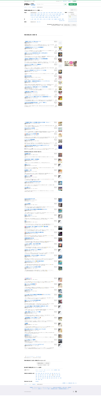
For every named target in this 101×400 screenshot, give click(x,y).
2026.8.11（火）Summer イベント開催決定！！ (34, 249)
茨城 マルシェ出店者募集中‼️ (31, 284)
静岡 (40, 376)
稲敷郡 (43, 17)
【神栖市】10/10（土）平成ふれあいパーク (33, 41)
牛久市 (47, 14)
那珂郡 (52, 17)
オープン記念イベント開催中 (30, 339)
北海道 (39, 373)
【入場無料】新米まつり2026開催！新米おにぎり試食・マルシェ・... (38, 122)
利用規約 (31, 387)
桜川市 (51, 15)
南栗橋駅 (34, 154)
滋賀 (49, 376)
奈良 (51, 376)
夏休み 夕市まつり (28, 215)
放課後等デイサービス (27, 43)
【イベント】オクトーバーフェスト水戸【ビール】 (34, 344)
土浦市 (44, 12)
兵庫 (45, 376)
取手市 (44, 14)
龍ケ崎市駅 (59, 19)
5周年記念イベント (28, 334)
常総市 (61, 12)
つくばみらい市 (33, 17)
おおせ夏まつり (28, 187)
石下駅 (33, 171)
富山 (57, 373)
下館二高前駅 (36, 77)
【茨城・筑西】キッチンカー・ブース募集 (33, 311)
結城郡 (57, 17)
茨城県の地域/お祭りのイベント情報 (32, 10)
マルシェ (26, 286)
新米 (25, 124)
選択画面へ (37, 381)
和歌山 (54, 376)
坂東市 (41, 15)
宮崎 (36, 379)
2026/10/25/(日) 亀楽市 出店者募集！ (32, 159)
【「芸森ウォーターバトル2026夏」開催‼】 (33, 266)
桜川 (25, 220)
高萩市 (35, 14)
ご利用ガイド (40, 388)
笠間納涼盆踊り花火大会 (29, 238)
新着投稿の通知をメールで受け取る (43, 363)
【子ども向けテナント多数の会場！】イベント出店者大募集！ (36, 86)
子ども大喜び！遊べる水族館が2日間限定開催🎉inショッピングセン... (38, 294)
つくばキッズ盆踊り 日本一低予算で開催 (33, 243)
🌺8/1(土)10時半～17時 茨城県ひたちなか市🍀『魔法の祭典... (37, 226)
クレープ (26, 325)
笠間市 (41, 14)
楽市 (25, 161)
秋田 (48, 373)
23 (72, 21)
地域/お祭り (34, 7)
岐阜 (36, 376)
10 (73, 18)
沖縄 (41, 379)
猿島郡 (55, 17)
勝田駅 (49, 19)
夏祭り (25, 172)
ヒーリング (26, 147)
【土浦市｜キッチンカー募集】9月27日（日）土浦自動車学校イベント (38, 96)
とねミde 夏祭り (28, 203)
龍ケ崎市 (55, 12)
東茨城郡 (40, 17)
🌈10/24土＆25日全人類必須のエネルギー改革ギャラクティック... (37, 145)
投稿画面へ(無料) (72, 4)
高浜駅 (34, 129)
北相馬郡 (46, 17)
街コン (44, 371)
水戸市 (39, 12)
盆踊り (25, 155)
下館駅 (35, 330)
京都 (47, 376)
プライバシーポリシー (37, 387)
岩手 (43, 373)
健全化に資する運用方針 (57, 387)
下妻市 (58, 12)
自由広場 (26, 257)
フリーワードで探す (46, 388)
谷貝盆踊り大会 (28, 153)
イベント (30, 7)
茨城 (30, 42)
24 (73, 21)
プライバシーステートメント (47, 387)
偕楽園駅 (55, 19)
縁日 (25, 302)
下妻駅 (34, 65)
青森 (41, 373)
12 (76, 18)
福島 (52, 373)
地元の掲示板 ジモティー (59, 1)
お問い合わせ (65, 387)
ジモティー (26, 7)
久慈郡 (49, 17)
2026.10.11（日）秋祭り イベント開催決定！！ (34, 64)
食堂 (25, 55)
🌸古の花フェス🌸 (28, 278)
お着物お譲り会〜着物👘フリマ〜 (31, 91)
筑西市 (38, 15)
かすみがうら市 (47, 15)
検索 (65, 4)
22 (71, 21)
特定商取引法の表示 (54, 388)
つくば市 (50, 14)
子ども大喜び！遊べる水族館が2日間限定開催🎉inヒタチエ (36, 209)
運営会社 (69, 387)
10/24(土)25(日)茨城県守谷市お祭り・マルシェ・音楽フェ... (36, 102)
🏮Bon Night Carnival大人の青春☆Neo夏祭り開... (34, 232)
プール (25, 263)
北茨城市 (38, 14)
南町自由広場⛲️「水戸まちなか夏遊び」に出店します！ (35, 255)
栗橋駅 (33, 204)
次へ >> (39, 356)
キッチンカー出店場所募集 (30, 139)
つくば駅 (32, 19)
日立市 (41, 12)
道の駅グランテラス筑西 (27, 331)
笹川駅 (34, 42)
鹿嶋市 (57, 14)
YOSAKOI (26, 78)
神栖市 (54, 15)
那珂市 (35, 15)
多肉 (25, 130)
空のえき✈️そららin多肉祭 (30, 128)
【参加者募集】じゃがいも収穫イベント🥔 (33, 317)
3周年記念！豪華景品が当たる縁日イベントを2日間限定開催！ (36, 58)
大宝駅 (33, 71)
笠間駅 (63, 19)
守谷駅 (36, 103)
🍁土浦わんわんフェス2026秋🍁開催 (32, 133)
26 (76, 21)
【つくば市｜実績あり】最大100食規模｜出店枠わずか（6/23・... (37, 306)
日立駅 (33, 188)
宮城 (46, 373)
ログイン (69, 1)
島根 (59, 376)
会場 (25, 49)
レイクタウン (40, 371)
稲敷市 (43, 15)
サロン (25, 83)
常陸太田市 (32, 14)
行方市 (57, 15)
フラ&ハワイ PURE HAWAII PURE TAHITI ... (33, 181)
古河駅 (41, 19)
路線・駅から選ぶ (61, 20)
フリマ (37, 371)
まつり (25, 189)
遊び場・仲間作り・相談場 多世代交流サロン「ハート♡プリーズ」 (37, 81)
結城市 (52, 12)
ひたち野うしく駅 (45, 19)
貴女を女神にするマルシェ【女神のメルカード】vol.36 (35, 329)
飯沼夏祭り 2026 (28, 170)
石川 (59, 373)
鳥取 (57, 376)
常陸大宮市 (32, 15)
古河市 (47, 12)
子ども (25, 211)
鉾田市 (59, 15)
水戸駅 (38, 19)
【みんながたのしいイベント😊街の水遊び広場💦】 (34, 261)
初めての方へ (65, 1)
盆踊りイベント (28, 164)
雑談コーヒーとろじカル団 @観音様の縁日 (33, 300)
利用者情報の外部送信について (64, 388)
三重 (38, 376)
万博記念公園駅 (35, 123)
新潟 (54, 373)
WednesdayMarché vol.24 (30, 198)
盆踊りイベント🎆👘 (29, 175)
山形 (50, 373)
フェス (25, 72)
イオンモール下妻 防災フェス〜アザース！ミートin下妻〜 (36, 70)
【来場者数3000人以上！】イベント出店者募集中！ (34, 47)
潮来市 (60, 14)
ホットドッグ (26, 308)
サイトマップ (34, 388)
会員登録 (74, 1)
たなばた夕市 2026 (28, 289)
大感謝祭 (26, 323)
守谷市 (63, 14)
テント (25, 104)
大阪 (43, 376)
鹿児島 (39, 379)
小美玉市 (37, 17)
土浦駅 (35, 19)
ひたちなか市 (54, 14)
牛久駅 (52, 19)
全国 (36, 373)
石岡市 (49, 12)
